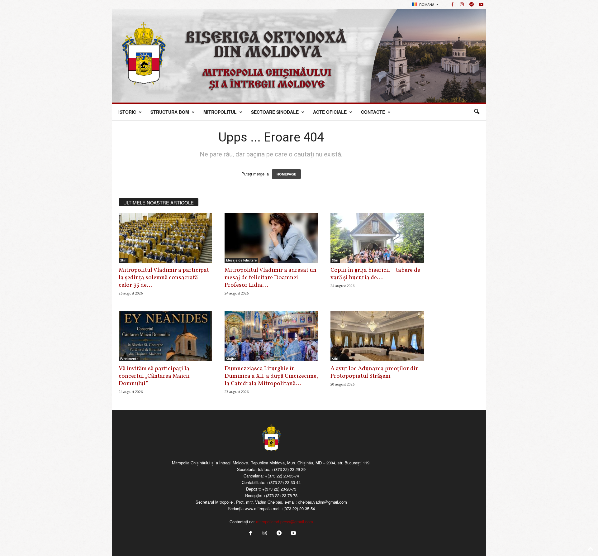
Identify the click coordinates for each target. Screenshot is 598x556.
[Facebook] (452, 4)
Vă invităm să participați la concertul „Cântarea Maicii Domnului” (154, 376)
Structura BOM (169, 112)
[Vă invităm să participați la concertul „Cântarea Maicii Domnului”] (165, 336)
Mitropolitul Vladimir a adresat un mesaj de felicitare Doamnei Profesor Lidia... (270, 277)
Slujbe (231, 359)
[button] (476, 112)
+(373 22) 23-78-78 (280, 495)
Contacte (373, 112)
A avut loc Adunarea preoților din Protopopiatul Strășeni (374, 372)
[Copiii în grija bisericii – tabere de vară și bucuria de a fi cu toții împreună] (377, 238)
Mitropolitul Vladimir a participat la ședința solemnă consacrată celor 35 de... (164, 277)
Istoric (127, 112)
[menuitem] (425, 4)
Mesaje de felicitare (241, 260)
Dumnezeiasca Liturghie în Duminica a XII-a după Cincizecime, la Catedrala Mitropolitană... (271, 376)
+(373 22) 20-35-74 (282, 476)
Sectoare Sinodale (275, 112)
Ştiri (123, 260)
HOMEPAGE (286, 174)
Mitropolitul (220, 112)
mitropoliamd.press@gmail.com (284, 522)
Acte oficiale (330, 112)
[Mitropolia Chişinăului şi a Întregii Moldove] (299, 56)
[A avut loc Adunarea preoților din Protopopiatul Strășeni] (377, 336)
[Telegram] (471, 4)
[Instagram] (462, 4)
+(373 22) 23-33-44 (284, 482)
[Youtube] (481, 4)
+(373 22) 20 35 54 (298, 508)
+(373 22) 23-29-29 (289, 469)
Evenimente (129, 359)
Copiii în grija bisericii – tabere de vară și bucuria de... (375, 274)
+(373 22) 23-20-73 (279, 489)
